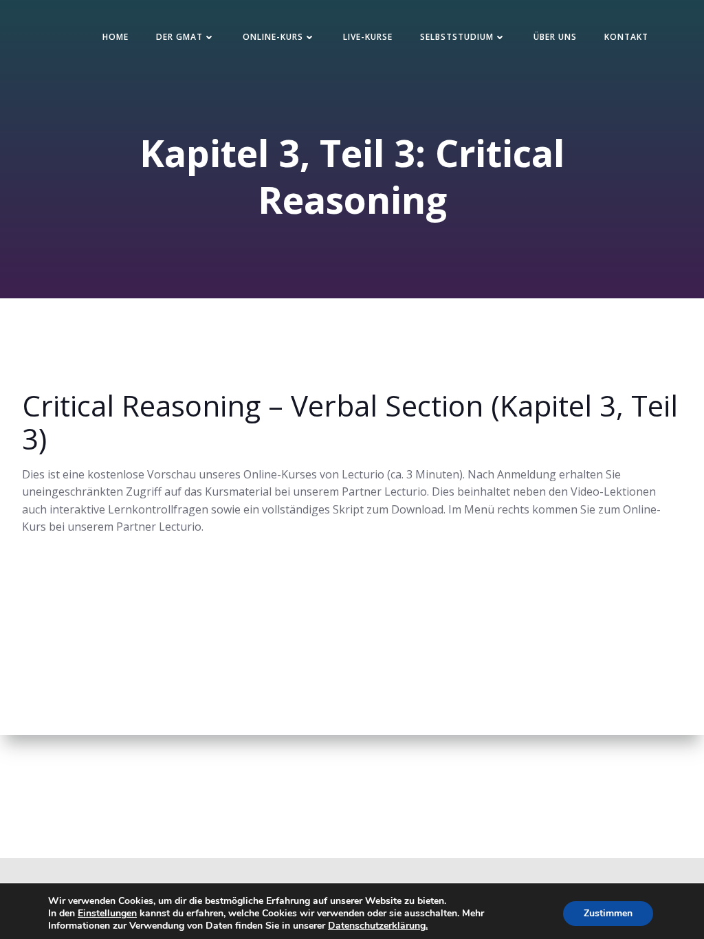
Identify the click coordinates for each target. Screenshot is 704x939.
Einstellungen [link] (107, 913)
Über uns (555, 37)
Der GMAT (179, 37)
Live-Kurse (368, 37)
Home (115, 37)
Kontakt (626, 37)
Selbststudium (457, 37)
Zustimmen (608, 913)
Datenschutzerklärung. (378, 925)
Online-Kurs (273, 37)
